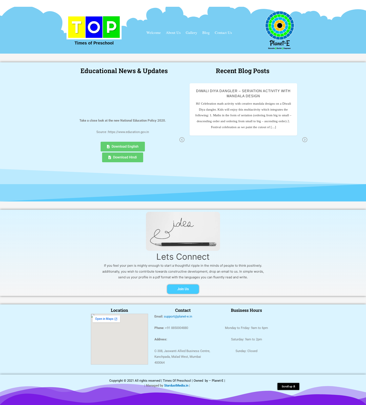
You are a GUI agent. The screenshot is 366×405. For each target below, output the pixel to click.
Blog (206, 32)
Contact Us (223, 32)
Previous (182, 140)
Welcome (153, 32)
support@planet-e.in (178, 316)
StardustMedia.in (176, 385)
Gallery (191, 32)
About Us (173, 32)
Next (305, 140)
